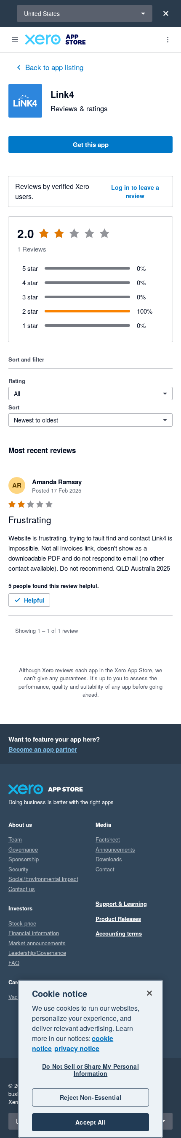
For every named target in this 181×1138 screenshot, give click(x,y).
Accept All (90, 1122)
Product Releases (118, 919)
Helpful (34, 600)
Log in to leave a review (135, 191)
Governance (23, 849)
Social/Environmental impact (43, 879)
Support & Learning (121, 903)
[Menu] (15, 39)
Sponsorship (23, 859)
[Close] (166, 13)
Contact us (21, 889)
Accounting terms (119, 933)
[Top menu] (167, 39)
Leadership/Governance (37, 953)
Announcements (115, 849)
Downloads (109, 859)
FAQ (13, 963)
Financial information (33, 933)
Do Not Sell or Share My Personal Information (90, 1070)
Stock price (22, 923)
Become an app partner (42, 749)
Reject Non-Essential (90, 1097)
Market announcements (37, 943)
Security (18, 869)
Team (15, 839)
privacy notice (76, 1048)
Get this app (91, 144)
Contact (105, 869)
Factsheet (108, 839)
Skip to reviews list (58, 238)
